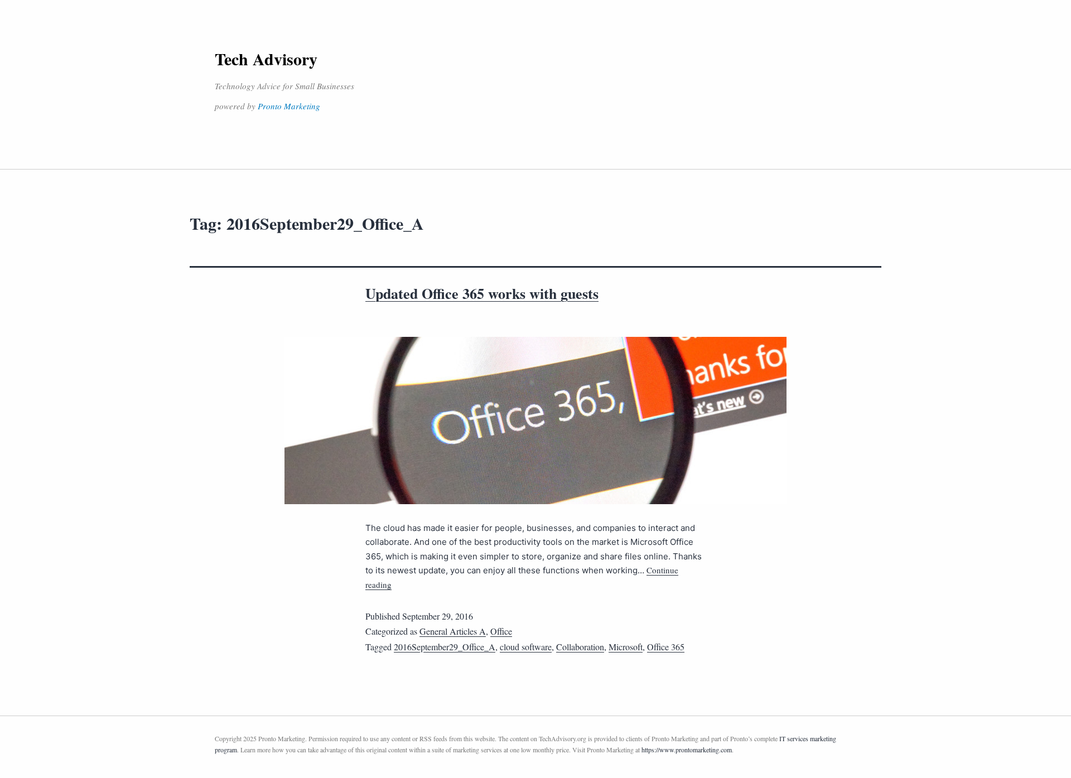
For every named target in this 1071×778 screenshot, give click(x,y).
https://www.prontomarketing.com (686, 749)
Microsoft (626, 647)
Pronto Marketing (289, 106)
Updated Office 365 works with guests (482, 293)
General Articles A (452, 631)
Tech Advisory (266, 58)
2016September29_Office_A (444, 647)
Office (501, 631)
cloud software (526, 647)
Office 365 (665, 647)
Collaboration (580, 647)
